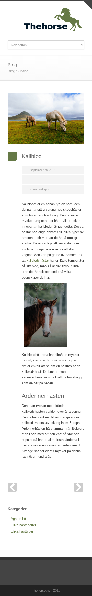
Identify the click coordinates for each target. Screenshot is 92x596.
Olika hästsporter (23, 525)
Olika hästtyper (39, 189)
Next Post (78, 487)
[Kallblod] (46, 118)
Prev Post (12, 487)
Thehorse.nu (41, 590)
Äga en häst (20, 519)
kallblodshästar (38, 260)
